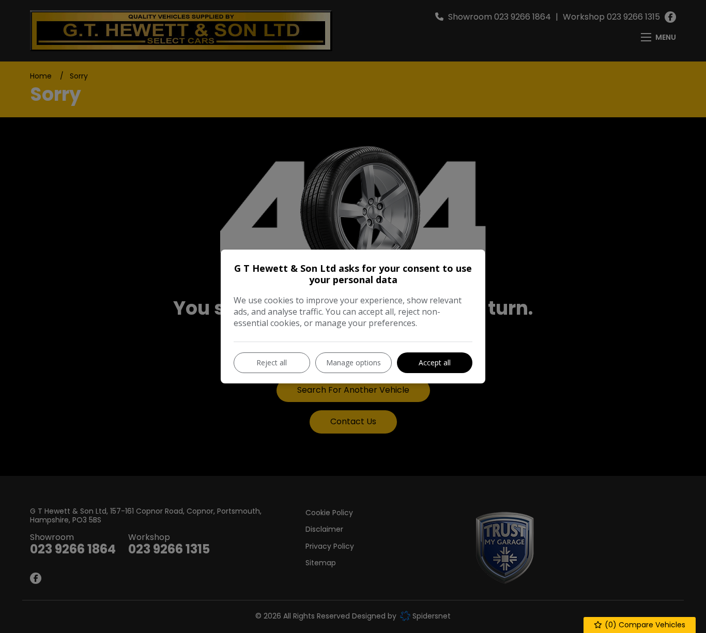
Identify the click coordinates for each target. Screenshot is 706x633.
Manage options (353, 362)
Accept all (435, 362)
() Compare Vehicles (644, 625)
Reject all (271, 362)
